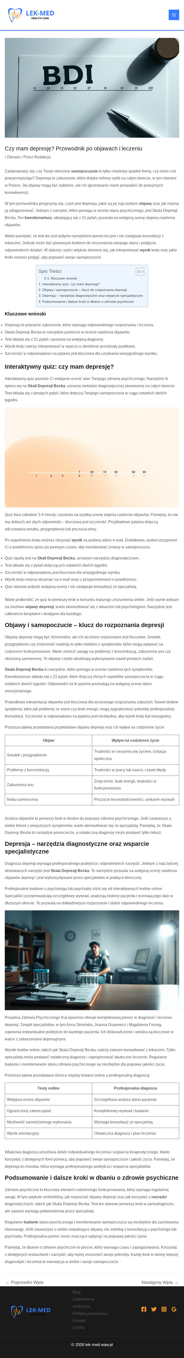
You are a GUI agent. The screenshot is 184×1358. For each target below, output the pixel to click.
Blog (76, 1292)
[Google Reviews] (174, 1309)
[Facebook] (144, 1309)
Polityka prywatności (90, 1313)
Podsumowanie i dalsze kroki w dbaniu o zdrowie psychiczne (88, 301)
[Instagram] (164, 1309)
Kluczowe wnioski (64, 278)
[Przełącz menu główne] (174, 15)
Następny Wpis (160, 1282)
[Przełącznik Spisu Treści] (137, 271)
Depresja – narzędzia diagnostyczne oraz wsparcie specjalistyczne (92, 295)
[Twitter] (154, 1309)
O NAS (79, 1328)
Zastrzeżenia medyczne (84, 1302)
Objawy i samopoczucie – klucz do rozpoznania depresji (84, 290)
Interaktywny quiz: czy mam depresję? (71, 284)
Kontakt (79, 1321)
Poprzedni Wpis (24, 1282)
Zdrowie (14, 157)
